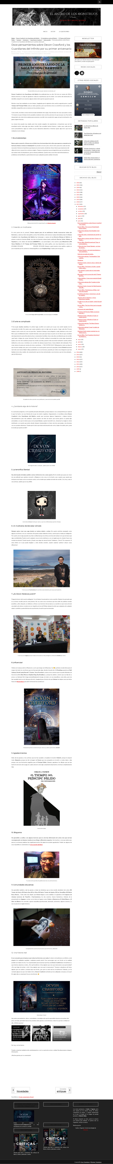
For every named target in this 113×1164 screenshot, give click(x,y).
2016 (78, 352)
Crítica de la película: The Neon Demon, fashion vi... (88, 324)
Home (13, 38)
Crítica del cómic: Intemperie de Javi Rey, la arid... (89, 235)
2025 (78, 185)
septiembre (81, 213)
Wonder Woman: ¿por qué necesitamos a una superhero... (89, 250)
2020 (78, 197)
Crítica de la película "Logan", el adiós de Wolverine (88, 327)
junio (79, 221)
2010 (78, 366)
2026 (78, 182)
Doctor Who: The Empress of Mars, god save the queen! (88, 290)
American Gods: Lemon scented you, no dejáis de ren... (88, 331)
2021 (78, 194)
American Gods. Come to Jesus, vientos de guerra (89, 263)
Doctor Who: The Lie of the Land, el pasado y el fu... (89, 306)
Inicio (45, 31)
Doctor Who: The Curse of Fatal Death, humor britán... (88, 227)
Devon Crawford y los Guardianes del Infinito (27, 38)
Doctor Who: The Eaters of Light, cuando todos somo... (89, 267)
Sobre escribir (47, 40)
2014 (78, 357)
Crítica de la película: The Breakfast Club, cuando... (89, 257)
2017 (78, 204)
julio (79, 218)
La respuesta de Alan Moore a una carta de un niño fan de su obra (20, 1035)
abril (79, 342)
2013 (78, 359)
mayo (79, 339)
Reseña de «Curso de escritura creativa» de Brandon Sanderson (60, 1035)
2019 (78, 199)
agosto (80, 216)
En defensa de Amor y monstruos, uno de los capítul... (89, 294)
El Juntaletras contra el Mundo (49, 38)
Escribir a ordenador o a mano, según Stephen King (40, 1035)
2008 (78, 371)
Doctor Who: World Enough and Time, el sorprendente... (89, 243)
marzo (79, 344)
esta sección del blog (36, 844)
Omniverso (26, 40)
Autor (53, 31)
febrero (80, 346)
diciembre (81, 206)
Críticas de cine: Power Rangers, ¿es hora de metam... (89, 246)
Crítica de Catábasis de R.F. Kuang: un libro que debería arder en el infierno (91, 142)
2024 (78, 187)
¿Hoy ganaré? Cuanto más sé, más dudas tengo (89, 271)
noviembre (81, 209)
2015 (78, 354)
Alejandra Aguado (51, 223)
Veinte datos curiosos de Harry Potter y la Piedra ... (89, 239)
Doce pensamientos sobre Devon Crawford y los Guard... (89, 223)
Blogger (85, 1129)
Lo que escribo (64, 31)
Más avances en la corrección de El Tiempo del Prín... (89, 275)
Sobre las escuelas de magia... (86, 254)
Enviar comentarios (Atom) (26, 1097)
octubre (80, 211)
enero (79, 349)
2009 (78, 369)
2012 (78, 362)
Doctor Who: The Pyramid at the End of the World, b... (88, 335)
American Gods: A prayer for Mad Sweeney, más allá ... (89, 286)
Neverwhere (20, 681)
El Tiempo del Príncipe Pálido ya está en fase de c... (88, 312)
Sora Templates (85, 1162)
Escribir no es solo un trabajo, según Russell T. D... (90, 302)
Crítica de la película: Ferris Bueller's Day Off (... (89, 231)
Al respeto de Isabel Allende (85, 309)
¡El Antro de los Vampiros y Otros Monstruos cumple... (87, 298)
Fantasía (19, 40)
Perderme (80, 260)
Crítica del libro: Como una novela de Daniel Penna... (89, 278)
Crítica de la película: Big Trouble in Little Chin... (89, 282)
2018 (78, 202)
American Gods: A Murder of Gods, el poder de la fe (88, 316)
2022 (78, 192)
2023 (78, 190)
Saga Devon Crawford (36, 40)
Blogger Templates (96, 1162)
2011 (78, 364)
